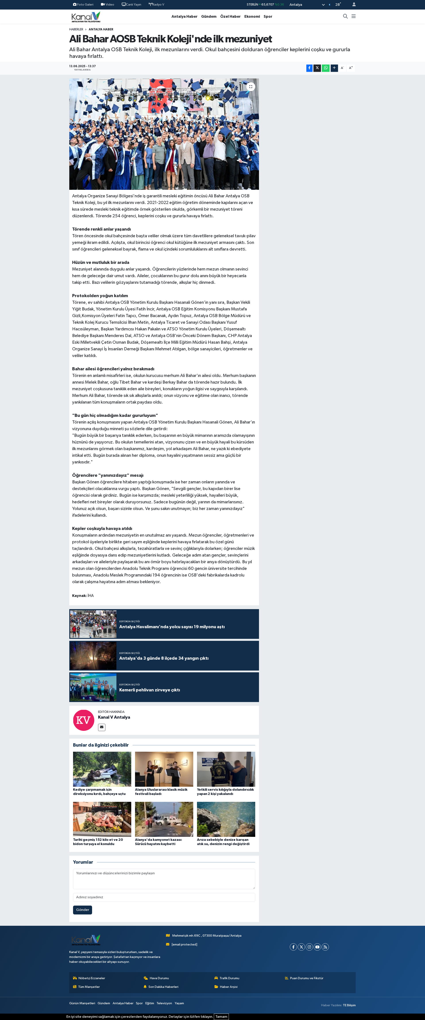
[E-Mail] (101, 727)
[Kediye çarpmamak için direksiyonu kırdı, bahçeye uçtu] (102, 769)
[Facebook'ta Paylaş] (309, 68)
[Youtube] (317, 947)
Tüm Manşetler (89, 987)
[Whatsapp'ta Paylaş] (326, 68)
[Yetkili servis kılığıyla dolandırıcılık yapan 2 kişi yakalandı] (226, 769)
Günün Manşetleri (82, 1003)
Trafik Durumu (229, 978)
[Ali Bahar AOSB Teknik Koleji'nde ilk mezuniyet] (164, 134)
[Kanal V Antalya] (83, 720)
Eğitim (149, 1003)
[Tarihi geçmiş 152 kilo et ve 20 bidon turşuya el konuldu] (102, 819)
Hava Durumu (159, 978)
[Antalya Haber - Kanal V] (85, 16)
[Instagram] (309, 947)
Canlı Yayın (133, 4)
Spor (268, 16)
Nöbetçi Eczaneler (92, 978)
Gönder (82, 910)
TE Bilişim (349, 1005)
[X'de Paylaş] (317, 68)
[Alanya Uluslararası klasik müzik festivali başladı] (164, 769)
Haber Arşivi (229, 987)
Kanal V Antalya (114, 717)
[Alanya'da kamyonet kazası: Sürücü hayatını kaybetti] (164, 819)
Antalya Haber (184, 16)
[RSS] (325, 947)
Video (110, 4)
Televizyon (164, 1003)
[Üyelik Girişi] (352, 5)
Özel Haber (230, 16)
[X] (301, 947)
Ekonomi (252, 16)
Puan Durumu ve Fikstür (306, 978)
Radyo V (158, 4)
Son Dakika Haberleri (163, 987)
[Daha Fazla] (334, 68)
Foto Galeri (85, 4)
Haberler (76, 29)
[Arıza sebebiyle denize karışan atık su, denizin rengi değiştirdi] (226, 819)
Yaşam (179, 1003)
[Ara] (345, 17)
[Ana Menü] (354, 17)
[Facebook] (293, 947)
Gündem (208, 16)
